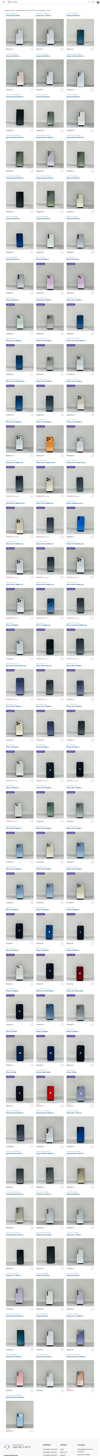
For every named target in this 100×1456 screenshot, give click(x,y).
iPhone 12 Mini (43, 1070)
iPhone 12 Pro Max (44, 989)
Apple (37, 257)
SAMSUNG (14, 13)
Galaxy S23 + (70, 1232)
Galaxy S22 (69, 13)
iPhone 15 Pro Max (75, 338)
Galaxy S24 (69, 176)
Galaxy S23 (39, 94)
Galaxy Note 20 (70, 1354)
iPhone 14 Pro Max (75, 623)
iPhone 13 (12, 907)
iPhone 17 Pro (13, 420)
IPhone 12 (12, 1029)
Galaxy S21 (8, 13)
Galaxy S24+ (39, 1192)
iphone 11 (72, 1070)
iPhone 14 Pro (43, 663)
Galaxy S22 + (39, 13)
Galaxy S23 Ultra (10, 135)
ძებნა (89, 2)
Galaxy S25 (9, 216)
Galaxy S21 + (70, 1314)
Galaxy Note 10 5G (10, 1395)
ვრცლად (91, 536)
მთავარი (63, 1455)
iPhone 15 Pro (43, 298)
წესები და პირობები (83, 1454)
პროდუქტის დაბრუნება (50, 1449)
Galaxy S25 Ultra (10, 1111)
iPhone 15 (42, 257)
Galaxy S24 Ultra (10, 1151)
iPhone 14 (12, 745)
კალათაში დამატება (30, 49)
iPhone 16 (72, 501)
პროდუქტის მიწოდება (50, 1452)
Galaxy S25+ (70, 1111)
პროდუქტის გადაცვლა (50, 1455)
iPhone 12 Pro (73, 989)
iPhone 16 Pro (43, 379)
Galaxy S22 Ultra (71, 54)
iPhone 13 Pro (43, 785)
